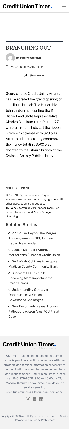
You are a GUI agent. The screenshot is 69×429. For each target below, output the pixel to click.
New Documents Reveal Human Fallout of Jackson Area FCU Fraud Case (33, 311)
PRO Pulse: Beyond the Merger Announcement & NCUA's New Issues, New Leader (32, 238)
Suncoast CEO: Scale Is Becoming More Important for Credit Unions (30, 278)
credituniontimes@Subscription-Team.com (34, 392)
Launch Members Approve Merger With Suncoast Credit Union (34, 252)
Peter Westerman (30, 57)
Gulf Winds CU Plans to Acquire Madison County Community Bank (33, 263)
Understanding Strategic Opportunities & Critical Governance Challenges (28, 295)
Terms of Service (59, 416)
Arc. (23, 416)
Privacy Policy (23, 420)
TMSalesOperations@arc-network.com (29, 207)
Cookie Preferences (44, 420)
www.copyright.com (46, 199)
